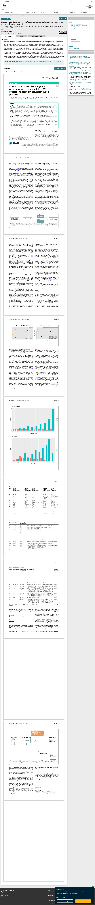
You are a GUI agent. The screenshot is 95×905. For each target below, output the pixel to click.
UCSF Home (84, 12)
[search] (92, 2)
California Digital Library (5, 895)
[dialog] (74, 895)
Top (93, 886)
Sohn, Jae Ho (14, 27)
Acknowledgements (75, 41)
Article (70, 22)
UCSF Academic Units (69, 12)
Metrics (71, 46)
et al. (2, 29)
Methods (73, 32)
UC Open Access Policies (27, 12)
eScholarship (3, 15)
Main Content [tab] (8, 36)
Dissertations (55, 12)
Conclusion (73, 39)
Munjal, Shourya (20, 26)
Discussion (73, 37)
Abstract (6, 39)
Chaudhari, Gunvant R (46, 26)
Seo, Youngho (61, 26)
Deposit (89, 5)
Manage (89, 8)
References (73, 43)
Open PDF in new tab (60, 68)
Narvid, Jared (8, 27)
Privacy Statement (62, 896)
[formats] (10, 19)
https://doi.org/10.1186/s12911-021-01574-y (11, 33)
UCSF (3, 9)
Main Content (7, 68)
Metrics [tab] (21, 36)
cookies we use (81, 896)
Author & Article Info (74, 48)
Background (73, 30)
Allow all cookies (83, 901)
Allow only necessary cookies (65, 901)
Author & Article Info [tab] (37, 36)
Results (72, 34)
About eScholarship (10, 12)
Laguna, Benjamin (29, 26)
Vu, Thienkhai (54, 26)
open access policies (49, 61)
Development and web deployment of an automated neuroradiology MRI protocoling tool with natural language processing (81, 25)
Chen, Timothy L (37, 26)
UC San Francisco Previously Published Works (20, 15)
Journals (43, 12)
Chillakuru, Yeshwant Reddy (11, 26)
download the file (25, 71)
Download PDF (5, 18)
